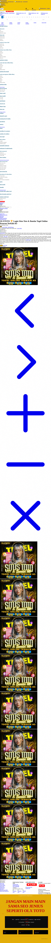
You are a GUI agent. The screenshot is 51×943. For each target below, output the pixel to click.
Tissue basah (2, 175)
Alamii (27, 22)
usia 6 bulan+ (2, 91)
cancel (1, 209)
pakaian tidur (2, 36)
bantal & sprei (3, 116)
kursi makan (3, 157)
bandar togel (28, 239)
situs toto (2, 35)
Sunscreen (2, 164)
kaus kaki (1, 47)
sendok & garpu (3, 143)
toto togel (2, 136)
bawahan (1, 52)
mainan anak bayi (4, 196)
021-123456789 (16, 886)
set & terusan (2, 37)
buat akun (2, 216)
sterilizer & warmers (5, 131)
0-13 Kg (1, 97)
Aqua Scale (44, 22)
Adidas (10, 22)
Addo (2, 22)
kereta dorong (3, 88)
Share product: (3, 246)
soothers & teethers (4, 133)
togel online (19, 228)
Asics (2, 23)
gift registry (25, 1)
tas (0, 30)
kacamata (1, 31)
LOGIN (27, 10)
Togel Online (2, 885)
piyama (1, 39)
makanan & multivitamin (6, 148)
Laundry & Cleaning (3, 177)
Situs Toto (2, 883)
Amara (35, 22)
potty (1, 181)
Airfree (18, 22)
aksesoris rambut (3, 33)
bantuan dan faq (16, 885)
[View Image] (18, 578)
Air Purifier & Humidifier (4, 179)
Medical (1, 178)
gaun (1, 54)
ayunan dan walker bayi (6, 191)
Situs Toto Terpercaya (4, 891)
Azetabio (27, 23)
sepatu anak (2, 45)
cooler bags (2, 155)
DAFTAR (34, 10)
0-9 (43, 19)
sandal (1, 46)
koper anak (2, 93)
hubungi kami (15, 884)
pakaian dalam (2, 69)
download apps (10, 1)
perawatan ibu (3, 171)
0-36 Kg (1, 98)
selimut (1, 113)
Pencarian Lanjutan (4, 208)
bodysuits (1, 40)
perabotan (2, 121)
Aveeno (10, 23)
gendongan (2, 100)
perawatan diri (2, 169)
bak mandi (2, 184)
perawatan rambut (3, 166)
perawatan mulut (3, 168)
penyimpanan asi (3, 154)
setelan (1, 55)
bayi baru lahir (2, 89)
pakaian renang (4, 60)
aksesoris (1, 58)
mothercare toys (3, 198)
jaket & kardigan (3, 56)
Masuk (1, 203)
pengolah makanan (4, 145)
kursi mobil (3, 96)
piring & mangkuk (3, 142)
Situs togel (2, 886)
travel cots (2, 103)
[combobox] (5, 207)
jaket (1, 68)
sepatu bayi (2, 44)
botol (1, 128)
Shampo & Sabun (3, 165)
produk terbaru (4, 26)
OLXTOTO (2, 233)
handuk (2, 187)
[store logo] (10, 11)
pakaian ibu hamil (4, 71)
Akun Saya (2, 202)
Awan (18, 23)
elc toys (1, 199)
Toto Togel (2, 884)
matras (1, 124)
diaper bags (3, 106)
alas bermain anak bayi (5, 194)
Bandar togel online (4, 890)
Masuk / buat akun (3, 214)
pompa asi (2, 152)
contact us (43, 14)
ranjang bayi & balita (5, 118)
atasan (1, 51)
